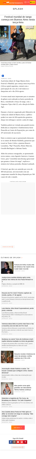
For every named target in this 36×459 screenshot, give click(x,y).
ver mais (17, 427)
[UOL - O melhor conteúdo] (6, 2)
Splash (18, 9)
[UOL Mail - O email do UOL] (25, 2)
